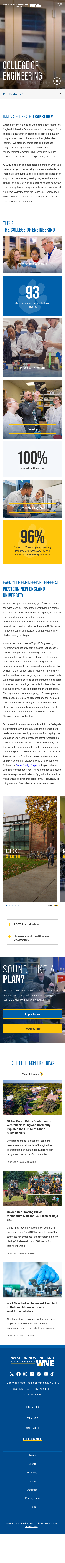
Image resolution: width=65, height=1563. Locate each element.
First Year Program (32, 367)
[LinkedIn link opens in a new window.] (32, 1372)
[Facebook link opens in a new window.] (18, 1372)
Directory (32, 1472)
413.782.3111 (42, 1388)
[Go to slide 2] (9, 905)
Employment (32, 1498)
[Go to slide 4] (16, 905)
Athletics (32, 1489)
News (32, 1455)
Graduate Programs (32, 508)
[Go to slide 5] (19, 905)
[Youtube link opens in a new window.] (45, 1372)
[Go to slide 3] (13, 905)
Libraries (32, 1481)
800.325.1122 (21, 1388)
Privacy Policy (29, 1523)
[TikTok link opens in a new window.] (52, 1372)
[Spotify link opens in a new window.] (39, 1372)
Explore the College (28, 869)
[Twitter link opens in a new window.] (11, 1372)
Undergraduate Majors (32, 263)
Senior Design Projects (28, 765)
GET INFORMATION (32, 1438)
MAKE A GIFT (32, 1428)
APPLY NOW (33, 1417)
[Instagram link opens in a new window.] (25, 1372)
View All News (30, 1074)
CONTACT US (32, 1407)
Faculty (32, 429)
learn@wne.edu (32, 1394)
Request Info (32, 1028)
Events (32, 1463)
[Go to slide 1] (6, 905)
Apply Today (32, 1014)
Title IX (32, 1506)
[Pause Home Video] (56, 81)
